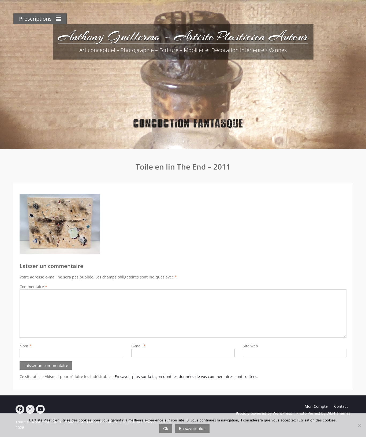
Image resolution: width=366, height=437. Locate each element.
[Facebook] (20, 409)
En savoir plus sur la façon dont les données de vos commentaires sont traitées (186, 376)
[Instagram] (30, 409)
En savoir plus (192, 428)
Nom (25, 345)
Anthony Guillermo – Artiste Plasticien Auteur (183, 36)
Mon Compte (316, 406)
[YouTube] (40, 409)
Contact (341, 406)
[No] (359, 425)
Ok (165, 428)
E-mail (138, 345)
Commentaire (33, 286)
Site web (250, 345)
